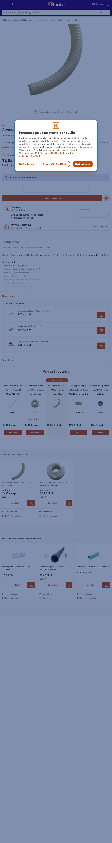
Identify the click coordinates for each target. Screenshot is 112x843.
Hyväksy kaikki (82, 164)
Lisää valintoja (26, 164)
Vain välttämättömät (56, 164)
